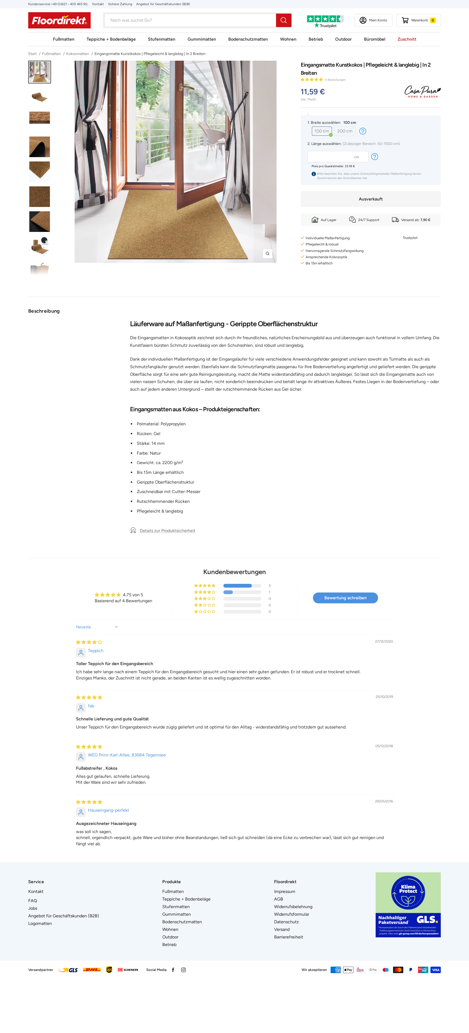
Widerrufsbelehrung (293, 906)
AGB (278, 899)
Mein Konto (378, 20)
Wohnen (288, 39)
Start (32, 53)
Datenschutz (286, 921)
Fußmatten (63, 39)
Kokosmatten (77, 53)
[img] (89, 642)
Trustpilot (410, 238)
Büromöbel (374, 39)
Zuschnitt (407, 39)
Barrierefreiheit (288, 937)
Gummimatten (202, 39)
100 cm (322, 131)
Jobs (32, 908)
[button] (312, 79)
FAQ (32, 900)
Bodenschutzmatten (248, 39)
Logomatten (40, 923)
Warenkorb (422, 20)
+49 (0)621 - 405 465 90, (69, 4)
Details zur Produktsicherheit (167, 530)
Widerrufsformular (291, 914)
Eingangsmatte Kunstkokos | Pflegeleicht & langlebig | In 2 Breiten (149, 53)
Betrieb (316, 39)
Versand (282, 929)
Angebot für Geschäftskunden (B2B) (163, 4)
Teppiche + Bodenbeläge (111, 39)
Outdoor (343, 39)
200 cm (345, 131)
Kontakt (98, 4)
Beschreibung (44, 311)
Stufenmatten (161, 39)
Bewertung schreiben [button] (345, 597)
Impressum (284, 891)
